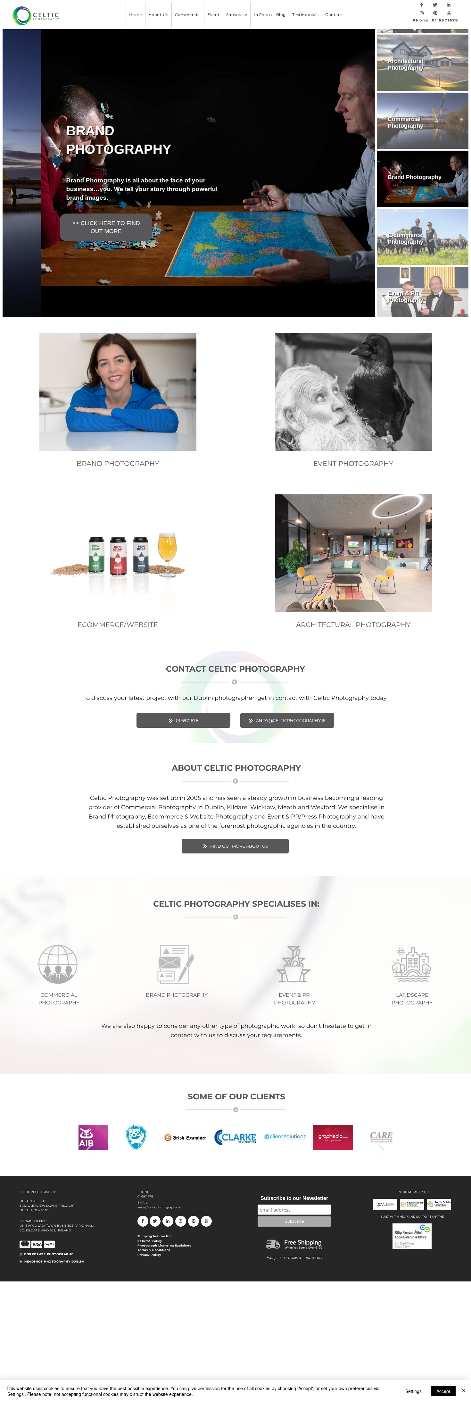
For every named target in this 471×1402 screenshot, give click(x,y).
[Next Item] (381, 1150)
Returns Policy (149, 1241)
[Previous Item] (89, 1150)
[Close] (463, 1391)
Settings (413, 1391)
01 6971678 (145, 1196)
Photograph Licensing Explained (164, 1245)
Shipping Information (155, 1236)
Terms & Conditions (153, 1250)
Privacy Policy (149, 1254)
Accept (443, 1391)
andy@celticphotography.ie (158, 1207)
